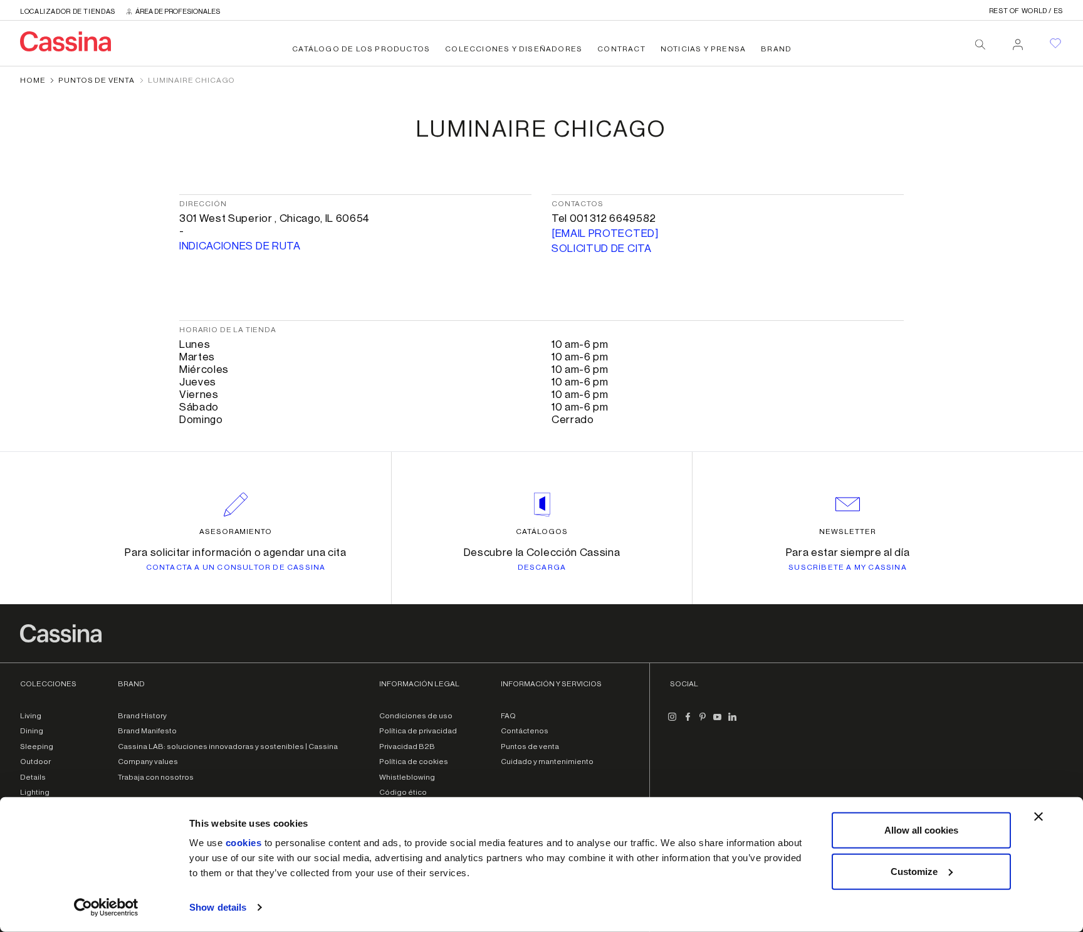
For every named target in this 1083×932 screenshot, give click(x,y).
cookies (244, 842)
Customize (914, 871)
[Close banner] (1038, 816)
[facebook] (687, 722)
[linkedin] (732, 722)
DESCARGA (542, 567)
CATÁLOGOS (542, 531)
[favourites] (1055, 43)
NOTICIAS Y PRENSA (703, 49)
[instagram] (672, 722)
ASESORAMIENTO (236, 531)
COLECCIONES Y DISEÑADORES (513, 49)
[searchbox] (980, 44)
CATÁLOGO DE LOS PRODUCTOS (361, 49)
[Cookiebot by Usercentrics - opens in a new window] (106, 907)
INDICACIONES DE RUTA (240, 246)
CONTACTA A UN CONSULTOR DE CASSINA (236, 567)
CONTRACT (621, 49)
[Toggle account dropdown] (1018, 41)
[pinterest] (702, 722)
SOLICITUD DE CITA (602, 248)
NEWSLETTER (847, 531)
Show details (217, 907)
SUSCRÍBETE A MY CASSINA (847, 567)
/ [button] (1026, 11)
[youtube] (717, 722)
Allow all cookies (921, 830)
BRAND (776, 49)
